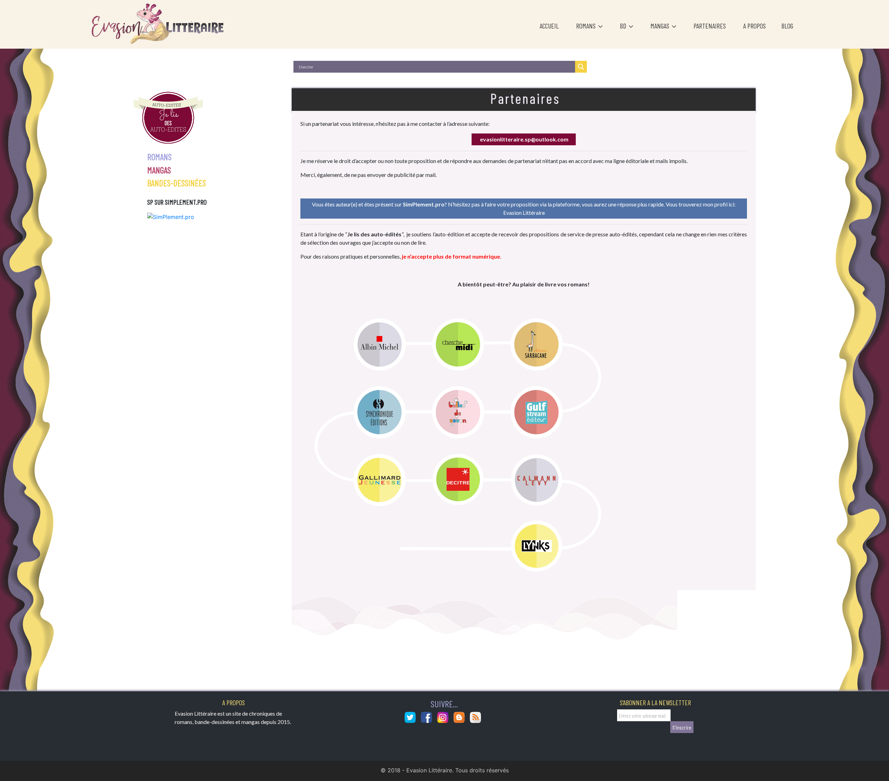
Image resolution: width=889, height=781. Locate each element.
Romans (586, 26)
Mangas (660, 26)
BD (624, 26)
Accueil (549, 26)
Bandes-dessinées (176, 183)
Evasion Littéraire (524, 212)
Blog (787, 26)
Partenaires (709, 26)
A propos (754, 26)
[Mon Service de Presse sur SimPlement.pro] (170, 216)
